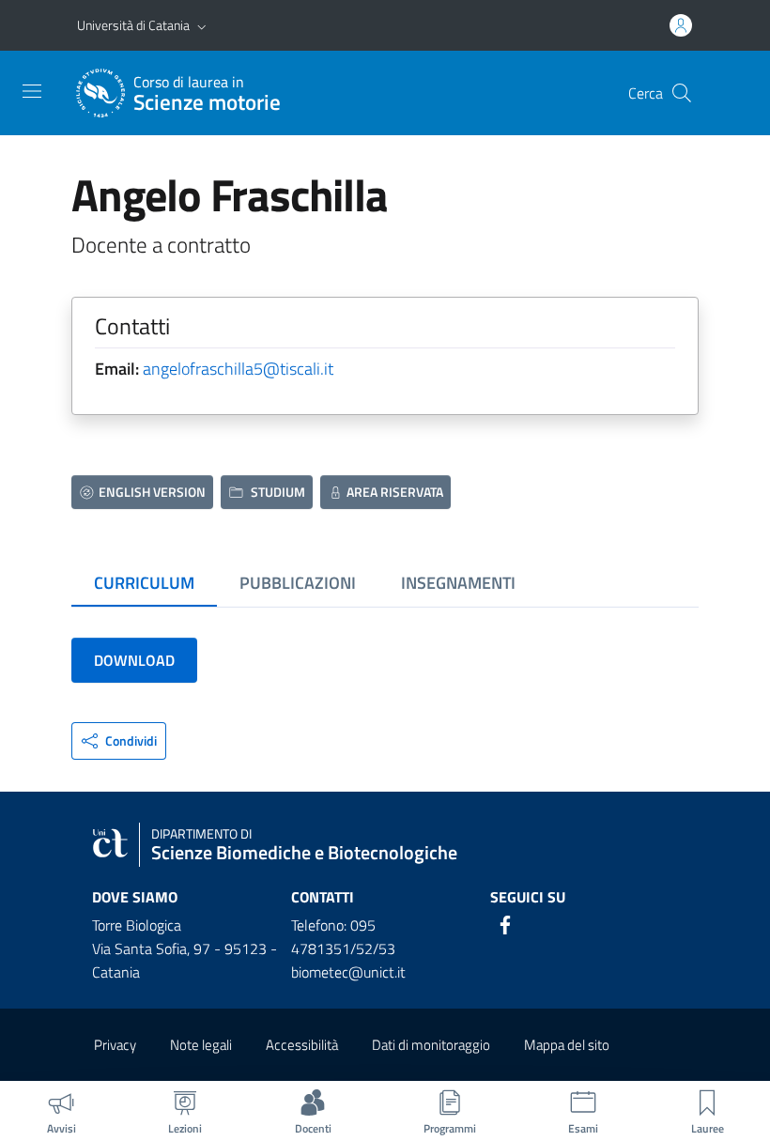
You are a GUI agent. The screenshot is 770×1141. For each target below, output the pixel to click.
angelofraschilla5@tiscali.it (238, 368)
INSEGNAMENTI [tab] (458, 582)
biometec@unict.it (348, 972)
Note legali (201, 1045)
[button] (201, 25)
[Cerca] (681, 93)
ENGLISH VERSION (152, 491)
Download (134, 660)
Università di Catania (133, 25)
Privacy (115, 1045)
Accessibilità (302, 1045)
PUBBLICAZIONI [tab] (297, 582)
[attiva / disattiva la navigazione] (32, 91)
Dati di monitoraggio (431, 1045)
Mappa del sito (566, 1045)
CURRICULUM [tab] (144, 582)
